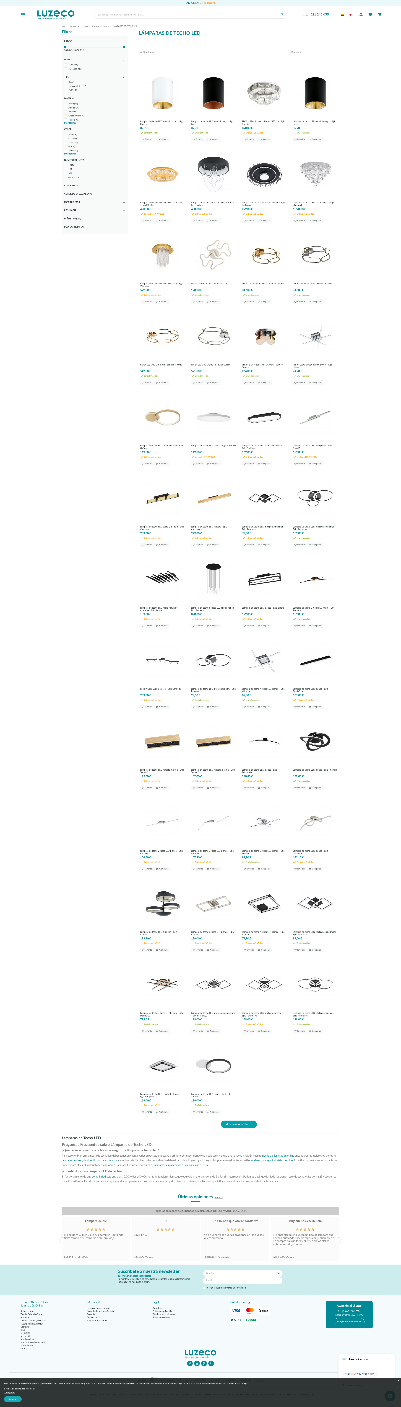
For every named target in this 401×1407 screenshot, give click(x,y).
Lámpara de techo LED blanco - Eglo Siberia (263, 608)
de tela (204, 1165)
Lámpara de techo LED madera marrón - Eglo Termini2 (162, 771)
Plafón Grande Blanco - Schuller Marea (210, 284)
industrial (277, 1160)
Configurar (9, 1392)
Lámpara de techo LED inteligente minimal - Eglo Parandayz (263, 528)
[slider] (65, 47)
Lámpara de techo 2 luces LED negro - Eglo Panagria (314, 609)
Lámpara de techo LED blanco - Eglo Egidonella (259, 771)
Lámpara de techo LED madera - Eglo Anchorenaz (209, 528)
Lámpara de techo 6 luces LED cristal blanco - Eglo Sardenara (213, 609)
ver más (219, 1197)
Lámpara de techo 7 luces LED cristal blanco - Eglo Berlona (213, 204)
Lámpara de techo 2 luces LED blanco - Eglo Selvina (263, 852)
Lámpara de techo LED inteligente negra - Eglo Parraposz (213, 690)
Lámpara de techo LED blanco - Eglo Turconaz (213, 446)
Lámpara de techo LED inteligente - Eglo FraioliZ (312, 447)
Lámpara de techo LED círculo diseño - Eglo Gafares (212, 1095)
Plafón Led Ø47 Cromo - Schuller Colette (312, 284)
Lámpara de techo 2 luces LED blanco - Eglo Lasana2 (161, 852)
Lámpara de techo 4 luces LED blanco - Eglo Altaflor (263, 933)
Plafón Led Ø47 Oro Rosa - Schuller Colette (263, 284)
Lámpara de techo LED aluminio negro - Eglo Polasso (212, 123)
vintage (266, 1160)
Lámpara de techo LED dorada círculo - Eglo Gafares (161, 447)
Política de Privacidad (235, 1288)
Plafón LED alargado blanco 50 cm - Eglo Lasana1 (312, 366)
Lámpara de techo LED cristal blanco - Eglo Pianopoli (313, 204)
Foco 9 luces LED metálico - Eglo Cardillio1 (160, 689)
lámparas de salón (72, 1160)
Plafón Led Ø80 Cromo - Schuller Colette (210, 365)
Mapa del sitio (27, 1346)
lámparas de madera (165, 1165)
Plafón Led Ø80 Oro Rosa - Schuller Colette (161, 365)
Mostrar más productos (238, 1124)
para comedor (109, 1160)
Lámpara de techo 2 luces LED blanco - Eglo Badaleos (263, 204)
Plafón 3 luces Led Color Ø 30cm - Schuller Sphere (262, 366)
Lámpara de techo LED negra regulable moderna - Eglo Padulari (158, 609)
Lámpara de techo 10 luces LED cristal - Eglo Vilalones (161, 285)
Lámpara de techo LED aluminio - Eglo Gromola (158, 933)
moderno (255, 1160)
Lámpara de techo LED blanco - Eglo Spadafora (310, 690)
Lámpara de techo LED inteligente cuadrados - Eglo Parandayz (315, 933)
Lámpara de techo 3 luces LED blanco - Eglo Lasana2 (212, 852)
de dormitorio (91, 1160)
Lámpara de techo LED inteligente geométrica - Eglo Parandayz (213, 1014)
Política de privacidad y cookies (19, 1388)
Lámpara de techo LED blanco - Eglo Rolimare (315, 770)
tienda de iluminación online (278, 1155)
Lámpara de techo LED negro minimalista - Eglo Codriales (262, 447)
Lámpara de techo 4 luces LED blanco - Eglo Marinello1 (161, 1014)
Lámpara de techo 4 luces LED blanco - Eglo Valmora (263, 690)
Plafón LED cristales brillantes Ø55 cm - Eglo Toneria (263, 123)
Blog (23, 1330)
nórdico (288, 1160)
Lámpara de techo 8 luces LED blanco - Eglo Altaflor (212, 933)
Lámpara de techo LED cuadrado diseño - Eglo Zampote (160, 1095)
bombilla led (99, 1176)
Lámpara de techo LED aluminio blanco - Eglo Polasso (162, 123)
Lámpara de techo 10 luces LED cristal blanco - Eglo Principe (162, 204)
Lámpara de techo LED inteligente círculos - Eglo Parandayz (314, 1014)
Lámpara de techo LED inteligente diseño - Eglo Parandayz (262, 1014)
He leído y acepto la (225, 1288)
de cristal (183, 1165)
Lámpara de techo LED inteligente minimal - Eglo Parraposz (314, 528)
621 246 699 (319, 14)
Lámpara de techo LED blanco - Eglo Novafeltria (310, 852)
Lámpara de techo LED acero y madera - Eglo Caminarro (162, 528)
